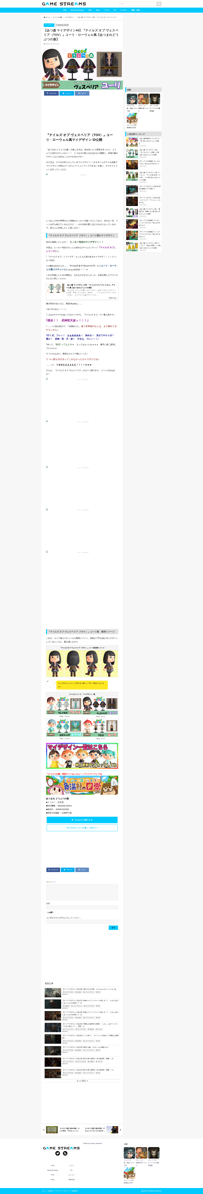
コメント (51, 882)
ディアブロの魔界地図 (154, 108)
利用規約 (74, 1191)
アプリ (106, 10)
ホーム (44, 1191)
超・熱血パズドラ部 (132, 108)
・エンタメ (71, 1175)
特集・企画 (135, 10)
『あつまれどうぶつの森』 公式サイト (82, 828)
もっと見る (81, 1081)
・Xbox (52, 1179)
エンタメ (123, 10)
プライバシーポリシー (62, 1191)
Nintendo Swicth (77, 10)
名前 (48, 903)
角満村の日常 (132, 126)
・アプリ (71, 1165)
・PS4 (52, 1175)
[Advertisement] (64, 114)
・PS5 (52, 1165)
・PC (71, 1170)
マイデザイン (49, 25)
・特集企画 (71, 1179)
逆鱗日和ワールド (143, 108)
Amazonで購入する (84, 820)
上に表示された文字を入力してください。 (64, 918)
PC (115, 10)
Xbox (98, 10)
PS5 (64, 10)
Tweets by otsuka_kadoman (92, 1143)
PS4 (90, 10)
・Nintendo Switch (52, 1170)
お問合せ (51, 1191)
